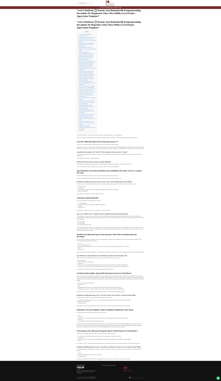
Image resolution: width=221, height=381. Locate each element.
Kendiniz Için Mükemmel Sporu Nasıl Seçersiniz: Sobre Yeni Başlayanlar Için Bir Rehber (87, 118)
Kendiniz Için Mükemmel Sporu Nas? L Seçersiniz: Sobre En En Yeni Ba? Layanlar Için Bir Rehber (87, 111)
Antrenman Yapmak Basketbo (84, 52)
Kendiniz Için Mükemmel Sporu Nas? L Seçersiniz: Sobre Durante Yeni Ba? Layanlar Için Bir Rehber (87, 83)
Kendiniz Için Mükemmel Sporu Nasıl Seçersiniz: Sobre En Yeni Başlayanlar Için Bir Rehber (87, 49)
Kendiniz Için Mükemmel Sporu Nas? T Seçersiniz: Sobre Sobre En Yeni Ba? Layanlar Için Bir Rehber (87, 68)
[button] (218, 378)
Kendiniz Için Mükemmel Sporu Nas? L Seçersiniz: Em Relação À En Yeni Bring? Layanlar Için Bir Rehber (86, 79)
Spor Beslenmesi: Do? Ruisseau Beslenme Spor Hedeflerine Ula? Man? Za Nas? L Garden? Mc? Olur (86, 45)
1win (121, 178)
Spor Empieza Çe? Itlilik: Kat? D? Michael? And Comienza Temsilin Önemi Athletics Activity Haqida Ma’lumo (87, 102)
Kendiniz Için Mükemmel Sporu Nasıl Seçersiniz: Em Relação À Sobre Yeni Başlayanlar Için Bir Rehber (86, 58)
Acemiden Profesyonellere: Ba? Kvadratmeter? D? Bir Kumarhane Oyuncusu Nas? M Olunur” (87, 127)
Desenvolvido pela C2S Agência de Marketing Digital (86, 378)
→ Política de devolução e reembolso (109, 365)
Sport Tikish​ (81, 130)
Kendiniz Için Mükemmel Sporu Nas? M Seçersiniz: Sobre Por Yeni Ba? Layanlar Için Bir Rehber (87, 123)
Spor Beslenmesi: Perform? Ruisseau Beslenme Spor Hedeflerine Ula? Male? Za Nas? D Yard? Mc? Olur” (87, 107)
